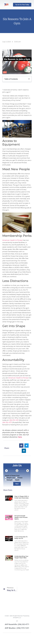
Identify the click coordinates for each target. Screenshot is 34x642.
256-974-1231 (14, 420)
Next (17, 484)
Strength (9, 480)
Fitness (20, 478)
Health (17, 480)
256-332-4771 (7, 422)
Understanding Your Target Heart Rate (21, 557)
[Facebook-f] (17, 621)
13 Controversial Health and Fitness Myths (20, 517)
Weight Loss (11, 478)
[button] (29, 79)
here (20, 437)
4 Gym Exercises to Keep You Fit (20, 537)
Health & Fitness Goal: (12, 475)
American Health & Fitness (12, 240)
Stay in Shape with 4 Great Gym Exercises (21, 497)
